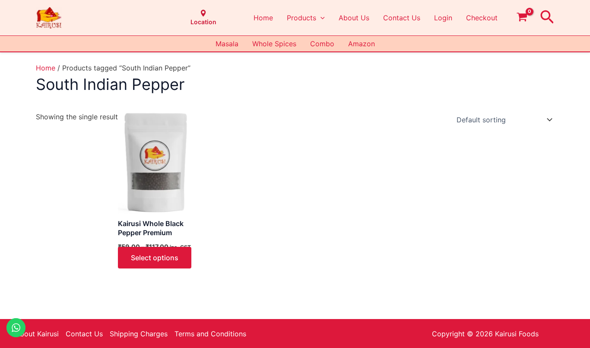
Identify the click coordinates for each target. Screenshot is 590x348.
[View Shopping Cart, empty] (522, 18)
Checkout (482, 17)
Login (443, 17)
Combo (322, 43)
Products (301, 17)
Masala (227, 43)
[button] (320, 17)
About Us (354, 17)
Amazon (361, 43)
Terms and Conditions (210, 333)
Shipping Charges (139, 333)
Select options (154, 257)
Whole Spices (274, 43)
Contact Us (401, 17)
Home (263, 17)
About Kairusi (37, 333)
